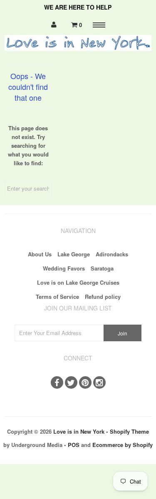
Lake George (73, 254)
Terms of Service (57, 296)
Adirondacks (112, 254)
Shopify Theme (129, 431)
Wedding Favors (64, 268)
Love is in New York (78, 431)
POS (73, 445)
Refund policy (103, 296)
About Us (40, 254)
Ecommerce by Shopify (122, 445)
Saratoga (102, 268)
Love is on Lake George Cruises (78, 282)
